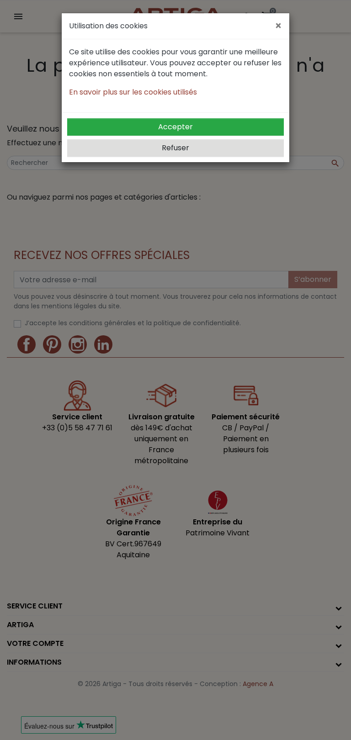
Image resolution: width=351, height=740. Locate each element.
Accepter (175, 127)
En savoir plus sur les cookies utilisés (133, 92)
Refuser (175, 148)
